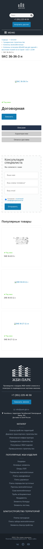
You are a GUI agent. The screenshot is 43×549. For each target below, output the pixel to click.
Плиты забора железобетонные (21, 521)
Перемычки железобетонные (21, 472)
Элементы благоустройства (21, 525)
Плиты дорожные (21, 480)
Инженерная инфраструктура (21, 438)
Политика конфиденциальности (16, 539)
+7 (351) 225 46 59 (21, 19)
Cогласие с (15, 199)
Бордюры (21, 461)
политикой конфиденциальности (15, 199)
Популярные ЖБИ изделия (21, 445)
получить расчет (21, 24)
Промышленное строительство (21, 449)
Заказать (9, 117)
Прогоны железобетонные (21, 487)
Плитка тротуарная (21, 518)
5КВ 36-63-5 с (9, 256)
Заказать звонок (21, 402)
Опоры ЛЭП (21, 469)
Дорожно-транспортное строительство (21, 434)
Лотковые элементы (21, 465)
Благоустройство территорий (22, 430)
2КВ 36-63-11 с (10, 298)
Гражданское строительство (21, 441)
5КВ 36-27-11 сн (10, 339)
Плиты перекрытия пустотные (21, 483)
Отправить (13, 207)
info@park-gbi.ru (22, 409)
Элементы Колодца (21, 502)
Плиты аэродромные (21, 476)
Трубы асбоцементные (21, 494)
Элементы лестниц (21, 505)
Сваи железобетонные (21, 491)
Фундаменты (21, 498)
